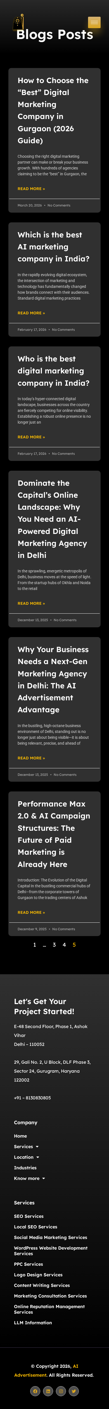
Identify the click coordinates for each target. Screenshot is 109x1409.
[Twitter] (74, 1391)
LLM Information (33, 1322)
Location (24, 1157)
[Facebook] (35, 1391)
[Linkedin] (48, 1391)
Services (23, 1146)
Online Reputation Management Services (49, 1309)
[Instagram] (61, 1391)
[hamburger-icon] (94, 22)
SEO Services (29, 1216)
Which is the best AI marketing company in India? (53, 247)
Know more (26, 1178)
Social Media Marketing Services (50, 1237)
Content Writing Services (42, 1285)
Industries (25, 1167)
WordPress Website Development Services (50, 1250)
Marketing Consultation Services (50, 1296)
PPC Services (28, 1264)
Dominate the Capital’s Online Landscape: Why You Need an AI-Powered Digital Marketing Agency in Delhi (52, 519)
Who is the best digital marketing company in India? (53, 371)
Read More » (31, 188)
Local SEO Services (35, 1227)
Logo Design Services (38, 1274)
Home (20, 1136)
